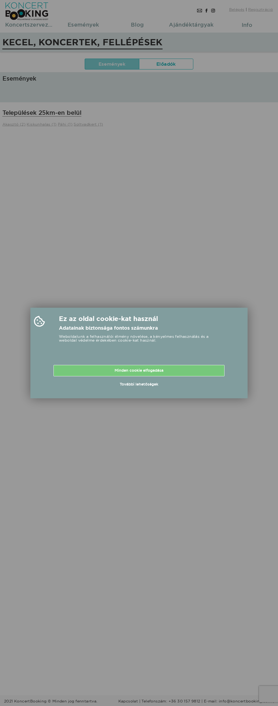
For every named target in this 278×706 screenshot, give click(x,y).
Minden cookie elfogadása (139, 370)
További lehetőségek (139, 384)
